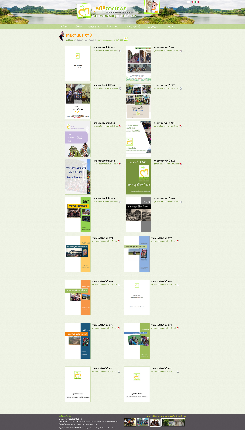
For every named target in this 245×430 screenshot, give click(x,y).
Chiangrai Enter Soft (108, 428)
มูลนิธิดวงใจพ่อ (78, 428)
